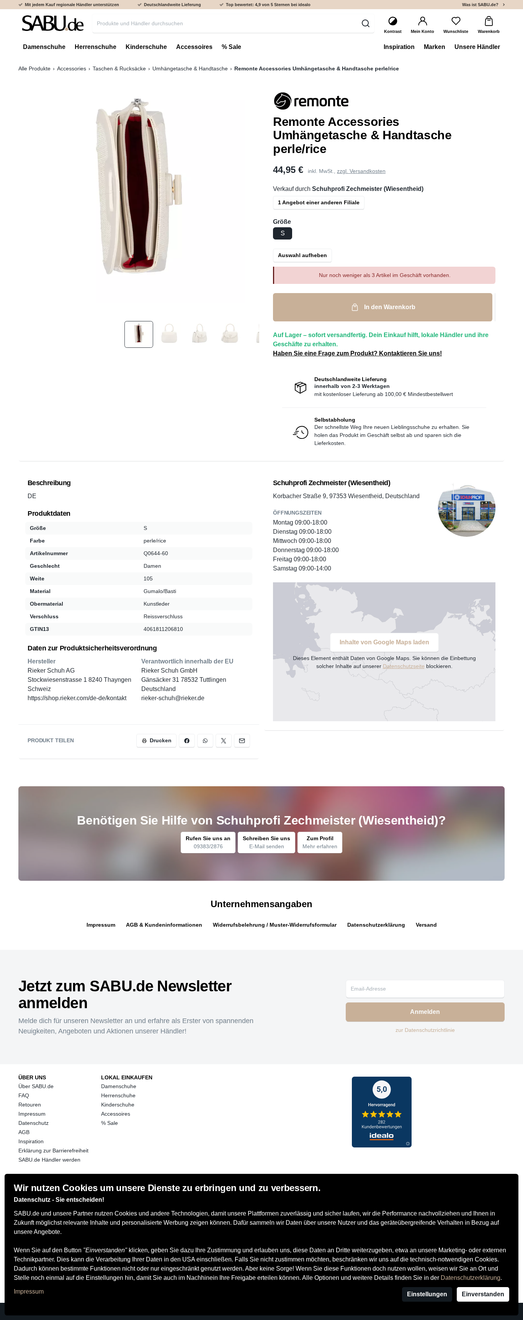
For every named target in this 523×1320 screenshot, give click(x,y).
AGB (23, 1132)
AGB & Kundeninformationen (164, 925)
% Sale (109, 1123)
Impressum (29, 1291)
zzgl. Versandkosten (361, 171)
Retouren (29, 1105)
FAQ (23, 1095)
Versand (426, 925)
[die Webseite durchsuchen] (365, 23)
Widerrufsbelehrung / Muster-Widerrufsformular (275, 925)
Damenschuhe (118, 1086)
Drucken (161, 740)
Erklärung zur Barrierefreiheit (53, 1150)
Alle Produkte (34, 68)
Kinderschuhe (117, 1105)
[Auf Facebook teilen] (187, 740)
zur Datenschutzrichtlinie (425, 1030)
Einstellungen (427, 1294)
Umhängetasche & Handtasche (190, 68)
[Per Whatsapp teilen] (205, 740)
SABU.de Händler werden (49, 1160)
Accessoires (115, 1114)
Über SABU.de (36, 1086)
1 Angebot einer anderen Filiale (319, 202)
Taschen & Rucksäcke (119, 68)
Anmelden (425, 1012)
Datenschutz (33, 1123)
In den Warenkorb (389, 307)
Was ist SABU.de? (480, 4)
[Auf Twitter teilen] (224, 740)
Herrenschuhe (118, 1095)
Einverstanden (483, 1294)
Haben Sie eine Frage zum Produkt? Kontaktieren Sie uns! (357, 353)
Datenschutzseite (404, 666)
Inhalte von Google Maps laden (384, 642)
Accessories (71, 68)
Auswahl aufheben (302, 255)
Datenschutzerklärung (470, 1277)
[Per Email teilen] (242, 740)
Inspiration (31, 1141)
